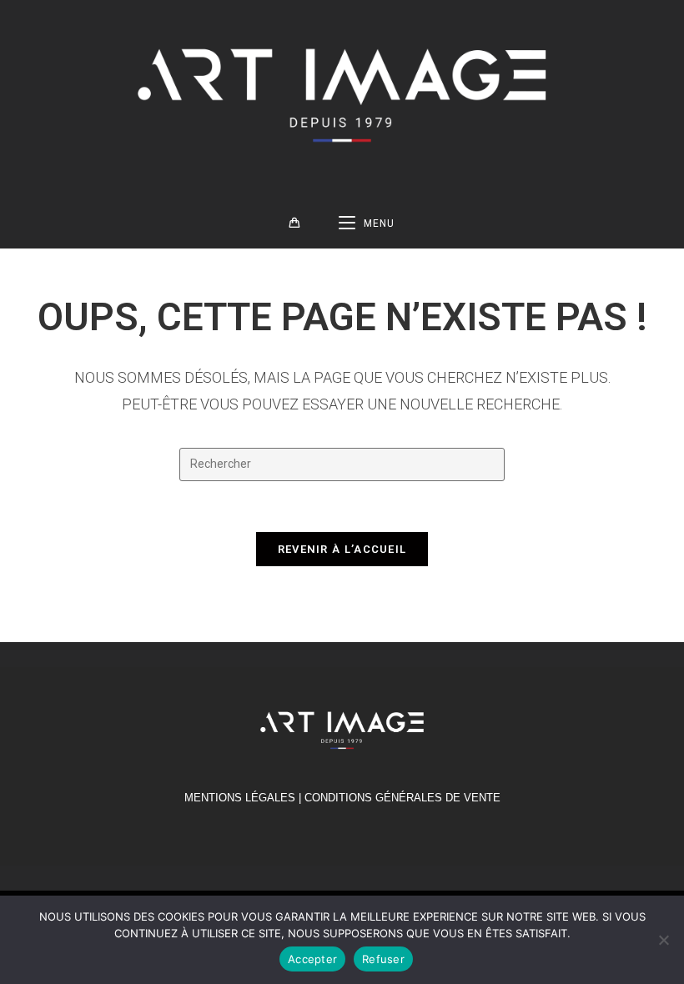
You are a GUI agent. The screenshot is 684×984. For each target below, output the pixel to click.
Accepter (312, 959)
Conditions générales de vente (402, 797)
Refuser (383, 959)
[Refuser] (663, 939)
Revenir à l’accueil (342, 549)
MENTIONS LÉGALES (239, 797)
